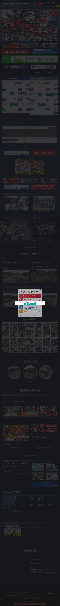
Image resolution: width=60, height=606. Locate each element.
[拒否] (44, 304)
